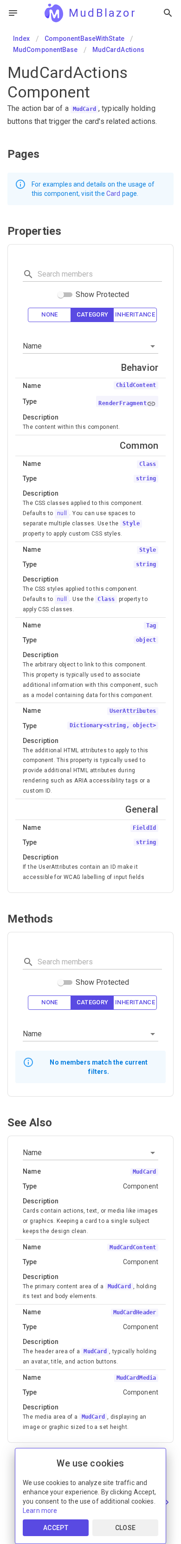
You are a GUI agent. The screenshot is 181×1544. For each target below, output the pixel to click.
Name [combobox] (32, 346)
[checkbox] (49, 315)
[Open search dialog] (168, 13)
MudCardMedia (136, 1378)
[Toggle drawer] (13, 13)
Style (131, 523)
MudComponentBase (45, 49)
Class (106, 599)
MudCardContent (133, 1247)
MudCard (84, 109)
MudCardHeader (134, 1312)
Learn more (40, 1510)
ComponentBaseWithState (84, 38)
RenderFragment (122, 403)
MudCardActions (118, 49)
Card (113, 193)
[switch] (60, 294)
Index (21, 38)
